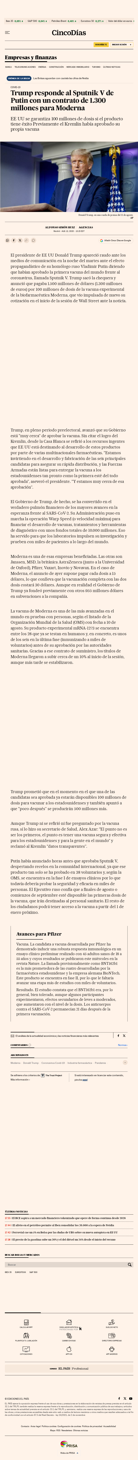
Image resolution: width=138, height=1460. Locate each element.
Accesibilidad (109, 1426)
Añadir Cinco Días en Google (117, 240)
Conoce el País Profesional (69, 1369)
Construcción (56, 67)
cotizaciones (26, 1354)
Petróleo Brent (59, 21)
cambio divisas (69, 1341)
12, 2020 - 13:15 (73, 231)
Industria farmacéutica (80, 1062)
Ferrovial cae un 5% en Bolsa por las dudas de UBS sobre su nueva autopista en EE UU (65, 1232)
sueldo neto (112, 1327)
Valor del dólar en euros (120, 21)
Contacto (25, 1426)
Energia (42, 67)
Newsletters (66, 1430)
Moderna (15, 1062)
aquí (85, 1079)
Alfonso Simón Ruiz (60, 227)
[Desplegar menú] (7, 32)
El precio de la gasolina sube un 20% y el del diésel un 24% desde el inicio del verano (64, 1239)
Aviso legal (36, 1426)
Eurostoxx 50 (87, 21)
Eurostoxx (20, 1272)
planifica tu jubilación (26, 1341)
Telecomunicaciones (25, 67)
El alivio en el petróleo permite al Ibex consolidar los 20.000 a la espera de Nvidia (63, 1225)
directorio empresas (112, 1341)
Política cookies (49, 1426)
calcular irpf (26, 1327)
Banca (8, 67)
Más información (20, 1079)
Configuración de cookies (69, 1426)
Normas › (123, 1045)
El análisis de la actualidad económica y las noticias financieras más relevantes (57, 1035)
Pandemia (100, 1062)
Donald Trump (31, 1062)
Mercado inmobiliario (77, 67)
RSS (58, 1430)
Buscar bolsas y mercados (22, 1255)
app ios (69, 1354)
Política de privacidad (92, 1426)
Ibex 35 (9, 21)
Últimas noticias (111, 67)
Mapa (52, 1430)
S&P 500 (32, 21)
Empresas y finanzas (31, 58)
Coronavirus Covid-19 (53, 1062)
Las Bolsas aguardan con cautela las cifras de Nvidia (61, 78)
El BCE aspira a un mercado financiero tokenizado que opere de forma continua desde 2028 (69, 1218)
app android (112, 1354)
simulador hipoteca (68, 1327)
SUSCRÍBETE (101, 44)
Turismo (96, 67)
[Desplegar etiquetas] (125, 1062)
